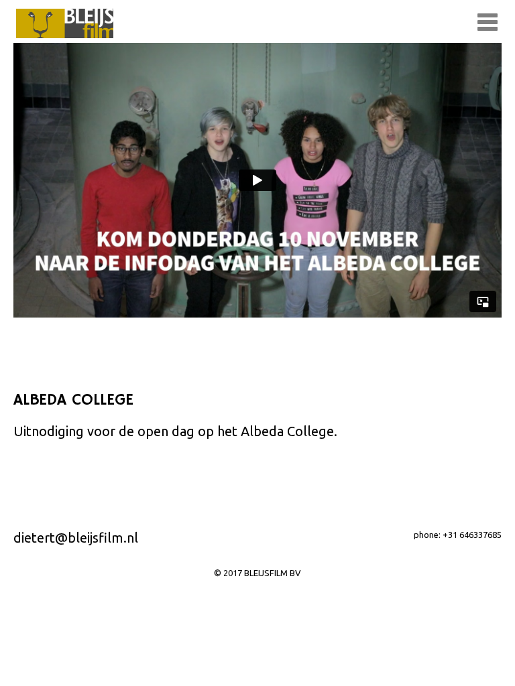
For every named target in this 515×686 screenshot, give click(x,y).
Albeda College (287, 431)
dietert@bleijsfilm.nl (75, 537)
